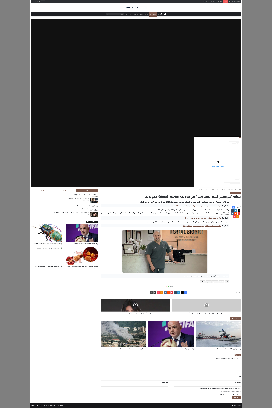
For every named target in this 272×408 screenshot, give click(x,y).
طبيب (208, 282)
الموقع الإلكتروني (165, 382)
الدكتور (214, 282)
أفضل (221, 282)
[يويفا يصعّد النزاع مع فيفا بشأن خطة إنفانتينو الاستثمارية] (171, 334)
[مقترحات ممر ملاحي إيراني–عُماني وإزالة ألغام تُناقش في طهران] (218, 334)
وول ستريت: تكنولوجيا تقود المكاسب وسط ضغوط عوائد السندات (48, 267)
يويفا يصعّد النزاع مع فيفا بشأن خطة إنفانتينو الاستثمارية (182, 348)
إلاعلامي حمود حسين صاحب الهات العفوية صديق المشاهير (85, 205)
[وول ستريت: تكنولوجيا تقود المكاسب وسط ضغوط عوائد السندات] (46, 256)
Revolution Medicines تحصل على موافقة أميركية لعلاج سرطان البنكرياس (82, 267)
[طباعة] (151, 292)
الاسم (239, 376)
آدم (226, 282)
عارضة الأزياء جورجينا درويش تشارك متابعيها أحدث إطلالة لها (85, 195)
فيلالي (202, 282)
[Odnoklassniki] (237, 216)
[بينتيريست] (239, 213)
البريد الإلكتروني (237, 382)
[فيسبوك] (233, 207)
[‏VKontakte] (232, 213)
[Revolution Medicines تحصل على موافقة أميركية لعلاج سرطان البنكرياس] (82, 256)
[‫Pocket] (234, 216)
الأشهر (86, 190)
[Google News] (169, 286)
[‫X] (239, 210)
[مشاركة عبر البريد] (154, 292)
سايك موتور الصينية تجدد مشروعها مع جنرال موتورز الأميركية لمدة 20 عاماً (197, 206)
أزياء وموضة (135, 14)
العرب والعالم (153, 14)
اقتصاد (141, 14)
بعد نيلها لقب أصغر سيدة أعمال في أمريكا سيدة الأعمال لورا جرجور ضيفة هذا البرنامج (71, 213)
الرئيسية (238, 189)
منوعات (146, 14)
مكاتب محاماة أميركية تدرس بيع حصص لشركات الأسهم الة (202, 226)
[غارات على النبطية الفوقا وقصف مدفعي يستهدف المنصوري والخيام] (123, 334)
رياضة (232, 192)
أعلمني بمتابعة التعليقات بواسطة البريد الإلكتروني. (230, 391)
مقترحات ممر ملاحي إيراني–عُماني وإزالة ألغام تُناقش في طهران (227, 348)
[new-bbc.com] (136, 7)
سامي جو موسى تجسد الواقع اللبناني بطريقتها (88, 209)
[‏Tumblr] (232, 210)
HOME (61, 405)
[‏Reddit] (235, 213)
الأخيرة (64, 190)
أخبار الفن (160, 14)
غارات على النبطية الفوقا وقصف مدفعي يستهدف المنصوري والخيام (131, 348)
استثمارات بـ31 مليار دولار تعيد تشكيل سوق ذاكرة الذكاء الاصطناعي (48, 243)
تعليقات (42, 190)
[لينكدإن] (235, 210)
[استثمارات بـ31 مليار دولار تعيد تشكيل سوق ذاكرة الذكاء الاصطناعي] (46, 233)
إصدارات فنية (128, 14)
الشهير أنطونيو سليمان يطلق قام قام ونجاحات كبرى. (78, 199)
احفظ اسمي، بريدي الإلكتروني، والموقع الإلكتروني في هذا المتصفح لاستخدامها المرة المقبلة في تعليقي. (220, 388)
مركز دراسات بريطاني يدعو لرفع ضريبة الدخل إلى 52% (203, 218)
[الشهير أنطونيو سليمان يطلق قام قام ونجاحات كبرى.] (94, 200)
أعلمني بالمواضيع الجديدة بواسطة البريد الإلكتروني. (230, 394)
